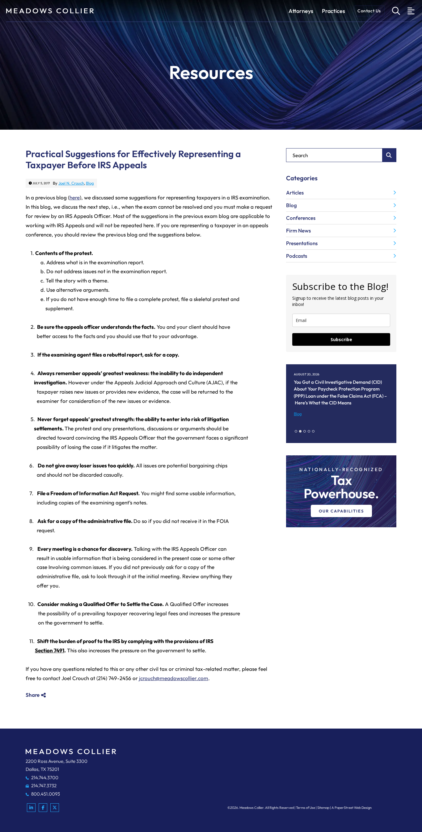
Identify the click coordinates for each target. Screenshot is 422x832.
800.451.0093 (45, 794)
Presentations (302, 243)
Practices (333, 11)
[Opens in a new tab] (31, 807)
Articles (295, 192)
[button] (296, 431)
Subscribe (341, 339)
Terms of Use (305, 807)
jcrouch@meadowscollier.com (173, 678)
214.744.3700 (44, 777)
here (75, 197)
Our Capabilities (341, 510)
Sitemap (323, 807)
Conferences (300, 218)
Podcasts (296, 256)
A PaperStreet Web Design (351, 807)
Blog (90, 183)
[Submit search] (389, 155)
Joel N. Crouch (71, 183)
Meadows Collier (251, 807)
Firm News (298, 230)
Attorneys (301, 11)
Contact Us (369, 11)
